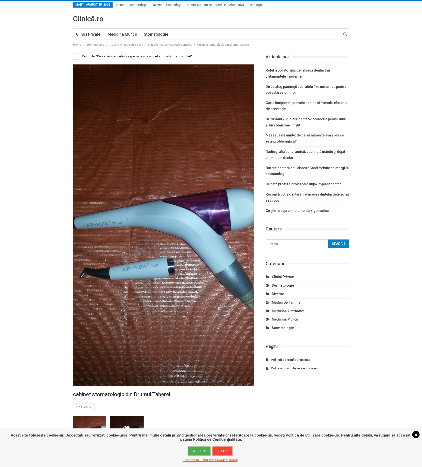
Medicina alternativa (229, 5)
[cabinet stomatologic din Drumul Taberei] (89, 427)
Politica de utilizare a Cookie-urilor (210, 460)
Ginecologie (174, 5)
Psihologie (255, 5)
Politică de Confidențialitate (217, 439)
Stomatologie (156, 34)
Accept (199, 451)
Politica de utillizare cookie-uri (312, 435)
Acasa (120, 5)
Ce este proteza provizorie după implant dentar (303, 184)
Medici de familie (199, 5)
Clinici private (88, 34)
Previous (84, 407)
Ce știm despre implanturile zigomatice (297, 211)
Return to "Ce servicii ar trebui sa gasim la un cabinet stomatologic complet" (136, 56)
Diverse (157, 5)
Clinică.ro (88, 18)
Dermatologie (138, 5)
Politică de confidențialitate (291, 360)
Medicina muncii (122, 34)
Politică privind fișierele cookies (294, 368)
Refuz (222, 451)
